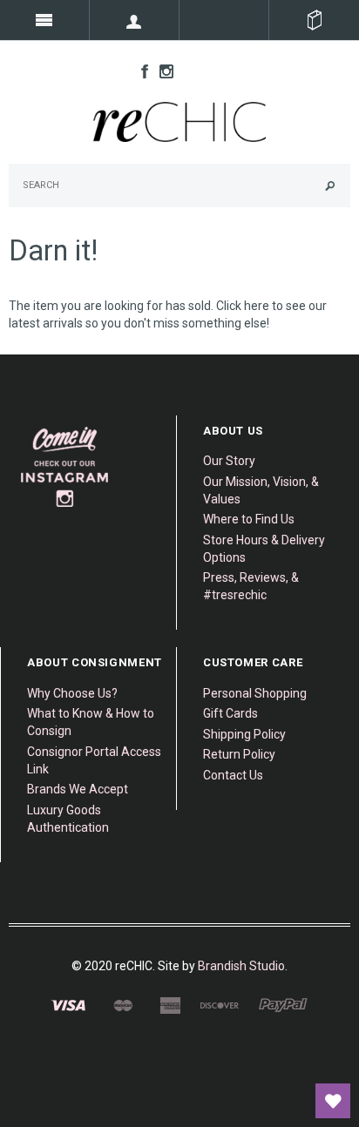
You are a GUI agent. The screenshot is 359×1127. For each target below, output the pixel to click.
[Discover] (219, 1005)
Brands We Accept (77, 789)
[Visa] (68, 1005)
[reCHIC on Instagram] (162, 71)
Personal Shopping (255, 693)
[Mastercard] (122, 1005)
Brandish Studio (241, 966)
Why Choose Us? (72, 693)
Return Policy (239, 754)
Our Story (229, 461)
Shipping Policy (244, 734)
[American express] (169, 1005)
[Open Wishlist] (332, 1100)
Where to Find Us (249, 519)
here (256, 306)
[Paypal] (283, 1005)
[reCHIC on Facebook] (140, 71)
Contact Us (233, 775)
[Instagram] (65, 466)
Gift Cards (230, 713)
